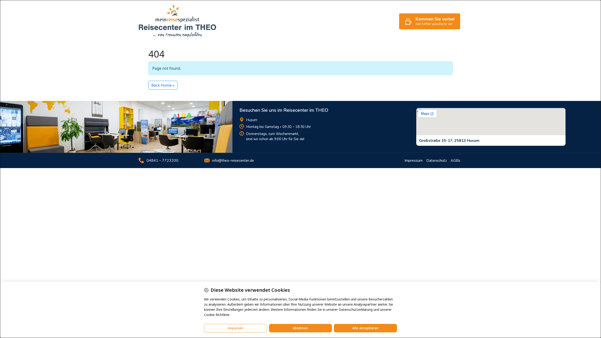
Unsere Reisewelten (296, 21)
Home (239, 21)
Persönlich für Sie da (339, 21)
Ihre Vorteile (261, 21)
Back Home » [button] (162, 85)
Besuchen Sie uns (379, 21)
